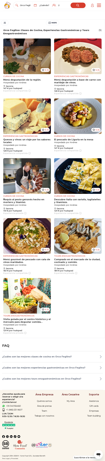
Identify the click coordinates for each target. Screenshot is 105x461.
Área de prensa (44, 406)
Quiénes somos (44, 401)
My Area (71, 401)
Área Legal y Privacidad (10, 458)
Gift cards (93, 406)
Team (44, 411)
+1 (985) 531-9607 (14, 410)
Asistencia (94, 401)
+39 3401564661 (13, 406)
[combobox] (25, 5)
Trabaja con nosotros (44, 416)
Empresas (94, 411)
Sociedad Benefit (39, 456)
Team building (94, 416)
